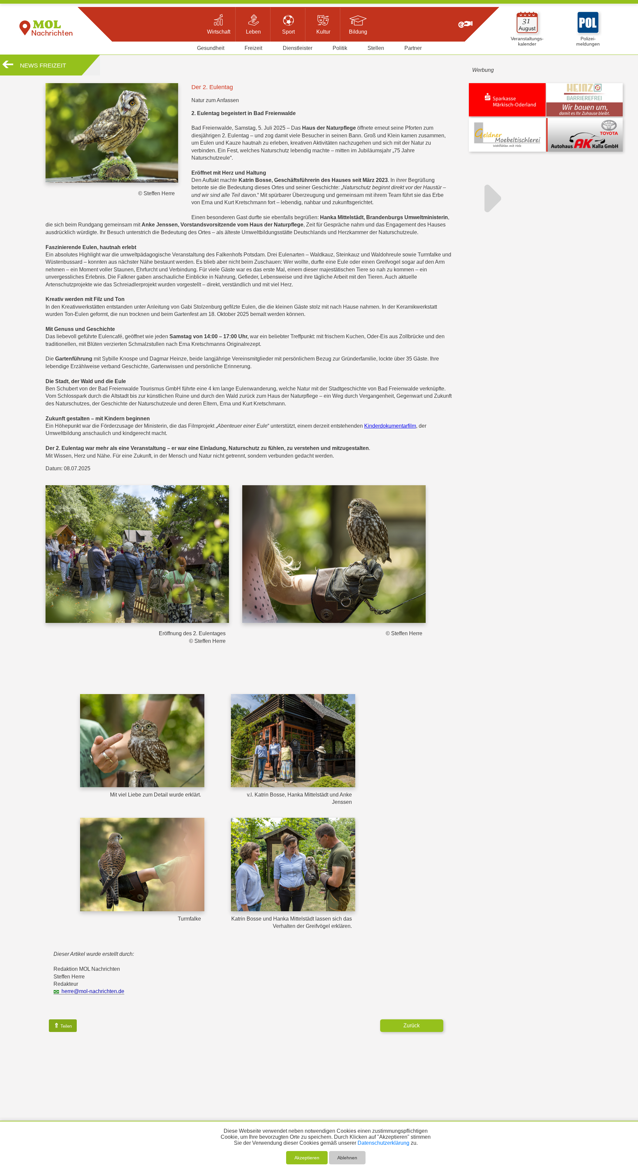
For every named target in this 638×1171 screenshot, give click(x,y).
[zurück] (8, 67)
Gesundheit (210, 48)
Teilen (63, 1025)
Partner (413, 48)
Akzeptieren (306, 1157)
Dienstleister (297, 48)
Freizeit (253, 48)
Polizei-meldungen (588, 41)
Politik (340, 48)
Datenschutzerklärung (383, 1143)
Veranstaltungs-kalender (527, 41)
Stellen (376, 48)
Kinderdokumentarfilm (390, 426)
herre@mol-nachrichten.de (92, 991)
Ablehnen (347, 1157)
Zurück (411, 1025)
